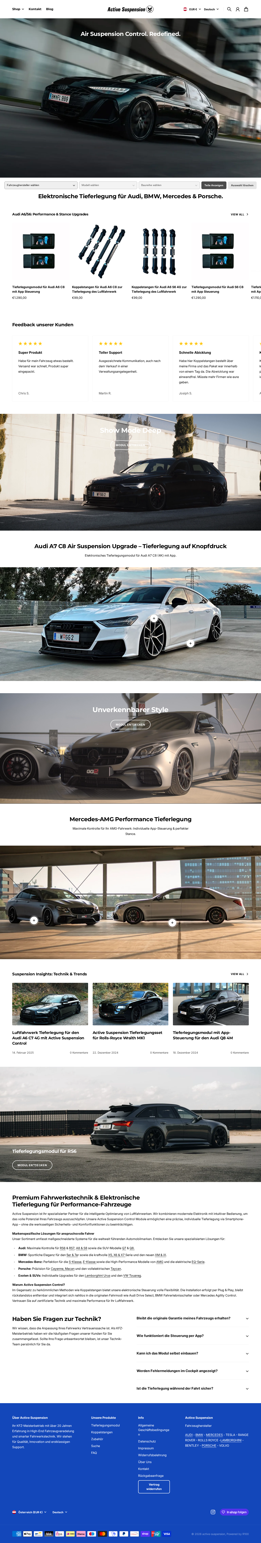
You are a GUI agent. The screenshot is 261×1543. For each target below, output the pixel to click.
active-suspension (213, 1534)
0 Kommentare (79, 1052)
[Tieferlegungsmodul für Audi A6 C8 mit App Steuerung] (41, 251)
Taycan (116, 1269)
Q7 (124, 1248)
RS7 (72, 1248)
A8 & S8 (81, 1248)
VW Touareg (132, 1275)
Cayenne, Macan (63, 1269)
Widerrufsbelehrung (152, 1455)
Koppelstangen (102, 1432)
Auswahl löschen (242, 185)
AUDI (189, 1435)
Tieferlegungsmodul (105, 1425)
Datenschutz (147, 1441)
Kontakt (143, 1469)
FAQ (94, 1453)
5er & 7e (72, 1255)
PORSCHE (209, 1445)
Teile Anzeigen (213, 185)
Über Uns (145, 1462)
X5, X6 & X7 (116, 1255)
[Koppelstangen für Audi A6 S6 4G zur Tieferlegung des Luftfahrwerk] (160, 251)
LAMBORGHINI (231, 1440)
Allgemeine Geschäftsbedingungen (153, 1429)
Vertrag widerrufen (154, 1487)
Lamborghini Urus (97, 1275)
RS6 (63, 1248)
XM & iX (160, 1255)
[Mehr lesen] (190, 643)
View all (237, 214)
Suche (95, 1446)
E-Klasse (89, 1262)
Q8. (132, 1248)
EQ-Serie (198, 1262)
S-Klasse (75, 1262)
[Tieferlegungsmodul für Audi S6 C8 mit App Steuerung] (220, 251)
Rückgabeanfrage (151, 1476)
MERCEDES (214, 1435)
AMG (159, 1262)
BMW (199, 1435)
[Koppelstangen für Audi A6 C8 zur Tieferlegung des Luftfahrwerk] (101, 251)
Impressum (146, 1448)
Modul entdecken (130, 445)
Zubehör (97, 1439)
